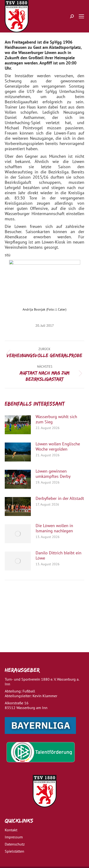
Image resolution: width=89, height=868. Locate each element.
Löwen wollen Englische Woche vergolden (58, 446)
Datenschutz (15, 844)
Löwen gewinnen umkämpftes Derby (53, 474)
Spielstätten (14, 851)
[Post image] (18, 424)
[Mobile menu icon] (81, 16)
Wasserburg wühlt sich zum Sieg (56, 419)
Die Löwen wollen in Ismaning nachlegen (54, 528)
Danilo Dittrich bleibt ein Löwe (58, 555)
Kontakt (11, 829)
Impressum (14, 837)
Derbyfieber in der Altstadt (60, 498)
